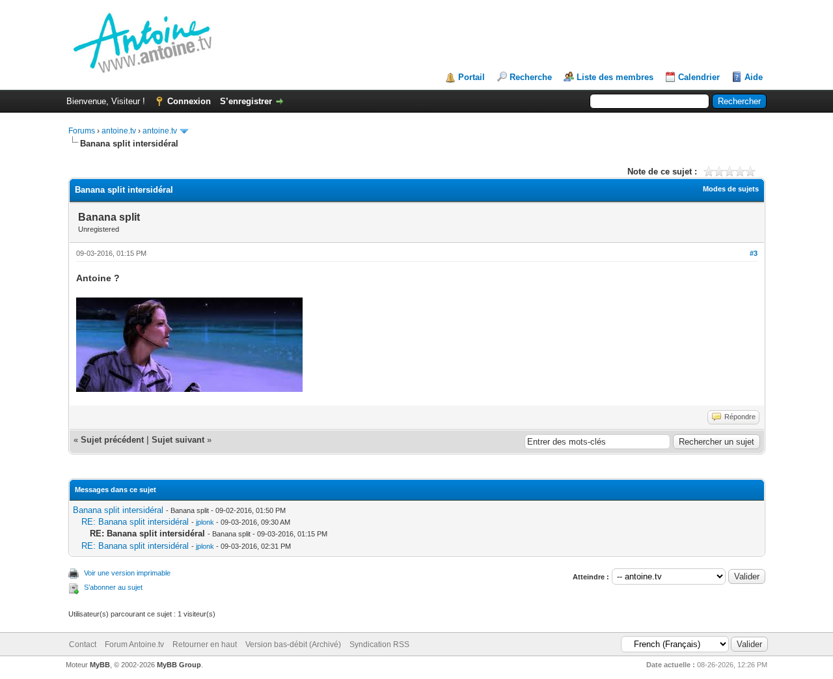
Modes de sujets (731, 189)
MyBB (100, 665)
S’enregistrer (246, 101)
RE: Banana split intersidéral (135, 522)
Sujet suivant (178, 440)
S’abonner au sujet (113, 587)
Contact (82, 644)
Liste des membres (615, 77)
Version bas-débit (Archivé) (293, 644)
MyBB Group (179, 665)
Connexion (189, 101)
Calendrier (699, 77)
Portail (471, 77)
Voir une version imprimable (127, 573)
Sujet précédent (112, 440)
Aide (753, 77)
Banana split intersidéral (118, 510)
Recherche (531, 77)
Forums (81, 130)
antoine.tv (119, 130)
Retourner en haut (204, 644)
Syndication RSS (379, 644)
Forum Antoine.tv (134, 644)
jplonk (205, 522)
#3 (754, 253)
